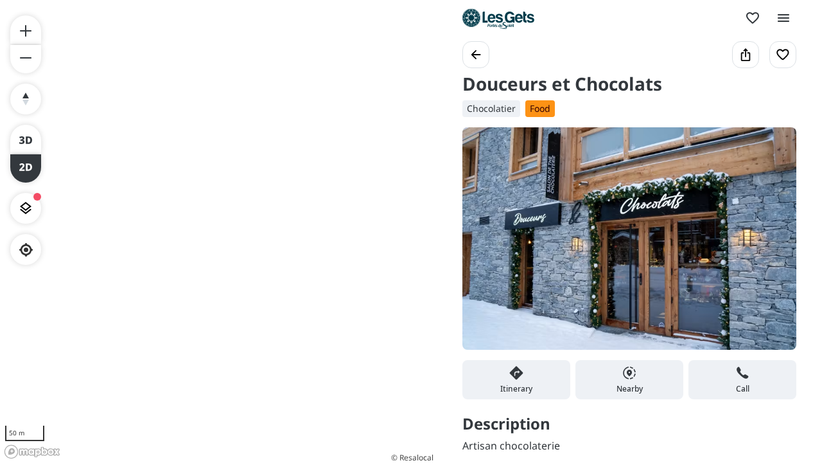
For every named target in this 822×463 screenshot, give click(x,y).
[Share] (745, 54)
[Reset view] (25, 99)
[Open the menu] (783, 18)
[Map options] (25, 208)
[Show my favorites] (752, 18)
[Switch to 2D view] (25, 168)
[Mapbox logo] (32, 451)
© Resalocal (412, 457)
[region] (218, 231)
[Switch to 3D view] (25, 139)
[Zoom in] (25, 29)
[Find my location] (26, 250)
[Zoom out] (25, 59)
